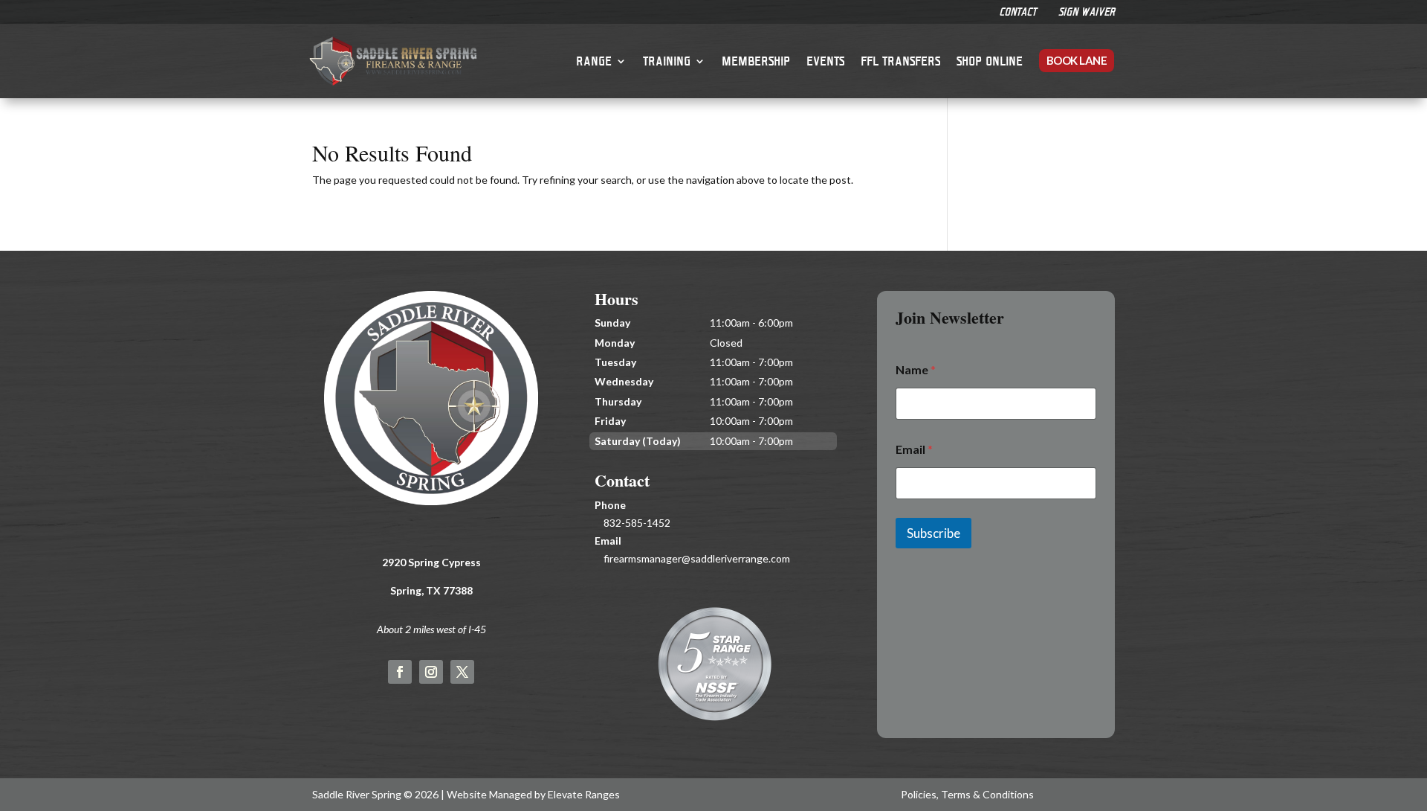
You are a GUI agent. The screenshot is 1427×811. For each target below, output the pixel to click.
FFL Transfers (900, 60)
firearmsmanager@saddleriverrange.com (697, 558)
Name (916, 369)
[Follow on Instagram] (431, 672)
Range (594, 60)
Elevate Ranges (584, 794)
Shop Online (990, 60)
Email (914, 449)
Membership (756, 60)
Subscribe (933, 533)
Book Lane (1076, 60)
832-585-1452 (637, 522)
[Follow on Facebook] (400, 672)
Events (825, 60)
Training (666, 60)
